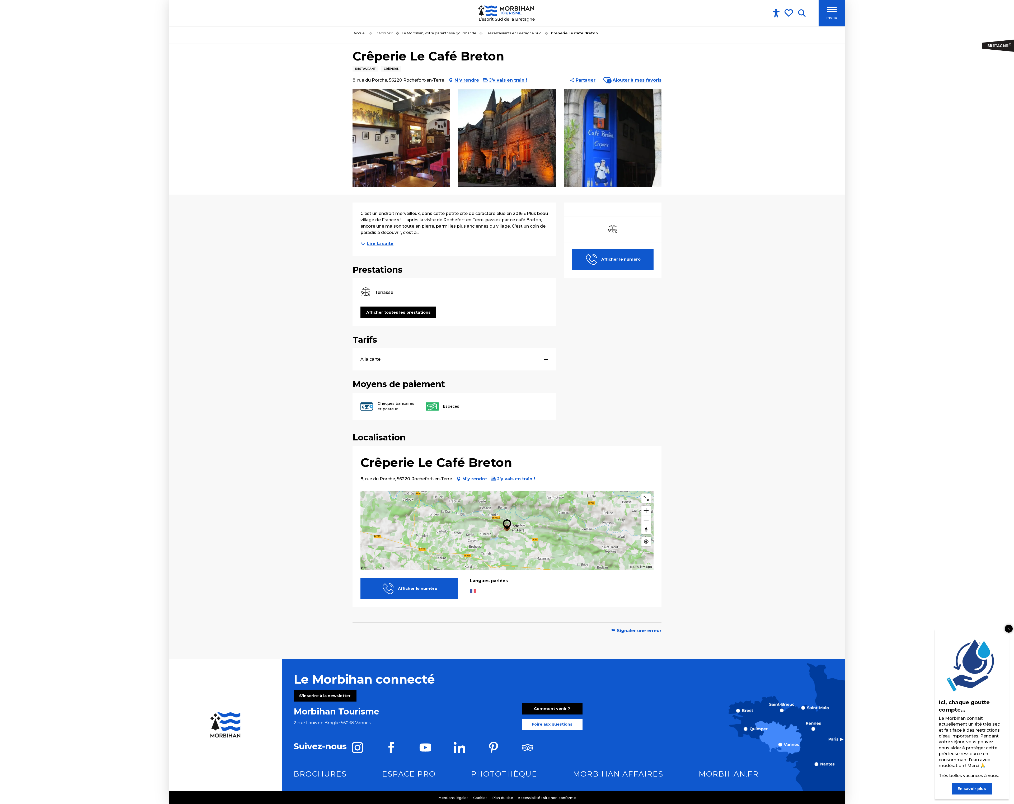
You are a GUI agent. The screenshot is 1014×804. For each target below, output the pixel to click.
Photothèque (504, 773)
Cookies (481, 798)
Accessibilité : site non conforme (547, 798)
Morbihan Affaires (618, 773)
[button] (802, 13)
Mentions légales (454, 798)
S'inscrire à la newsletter (325, 695)
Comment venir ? (552, 708)
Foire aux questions (552, 724)
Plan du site (503, 798)
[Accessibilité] (776, 13)
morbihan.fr (729, 773)
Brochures (320, 773)
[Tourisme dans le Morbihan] (507, 13)
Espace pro (409, 773)
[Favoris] (789, 13)
